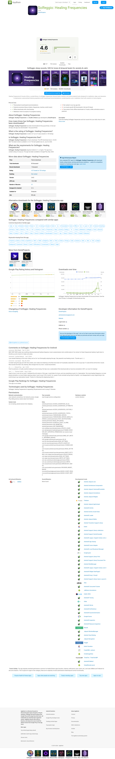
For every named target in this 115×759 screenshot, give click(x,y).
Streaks (47, 226)
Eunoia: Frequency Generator (39, 211)
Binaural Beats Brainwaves (51, 211)
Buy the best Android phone (52, 728)
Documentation (75, 721)
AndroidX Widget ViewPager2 (92, 571)
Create (30, 244)
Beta (88, 240)
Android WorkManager (90, 564)
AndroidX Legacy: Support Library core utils (95, 538)
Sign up (95, 2)
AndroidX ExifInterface (90, 609)
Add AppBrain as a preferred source (19, 342)
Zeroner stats (24, 737)
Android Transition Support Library (93, 523)
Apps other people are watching (46, 675)
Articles (73, 728)
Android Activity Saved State (92, 511)
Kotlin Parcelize (88, 646)
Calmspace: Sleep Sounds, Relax (63, 211)
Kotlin (85, 526)
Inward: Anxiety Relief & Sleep (15, 261)
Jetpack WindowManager (91, 631)
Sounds (61, 229)
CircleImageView (88, 654)
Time (93, 240)
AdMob (19, 481)
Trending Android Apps (51, 721)
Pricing (80, 2)
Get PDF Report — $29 (66, 167)
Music (65, 233)
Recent (25, 244)
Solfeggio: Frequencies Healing (15, 211)
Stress (22, 240)
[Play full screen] (75, 57)
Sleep (55, 229)
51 (32, 184)
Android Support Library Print (92, 556)
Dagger (86, 642)
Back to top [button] (111, 745)
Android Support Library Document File (94, 560)
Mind (35, 240)
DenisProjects (24, 250)
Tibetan (52, 244)
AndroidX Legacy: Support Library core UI (95, 567)
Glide (85, 601)
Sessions (77, 240)
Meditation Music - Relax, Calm (27, 211)
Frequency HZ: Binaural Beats (76, 211)
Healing (66, 229)
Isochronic (19, 244)
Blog (72, 732)
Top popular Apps (50, 725)
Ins (58, 226)
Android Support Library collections (93, 530)
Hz (71, 229)
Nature (22, 229)
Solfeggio (89, 229)
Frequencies (49, 229)
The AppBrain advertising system (79, 735)
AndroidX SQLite (88, 605)
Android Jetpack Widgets (91, 496)
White (26, 233)
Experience (28, 240)
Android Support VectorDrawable (93, 534)
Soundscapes (49, 233)
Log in (103, 2)
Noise (76, 229)
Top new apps (83, 675)
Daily (11, 226)
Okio (85, 582)
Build (17, 229)
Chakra (61, 240)
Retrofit (86, 627)
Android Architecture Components (93, 485)
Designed (45, 240)
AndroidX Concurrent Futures (92, 586)
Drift (91, 226)
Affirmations (37, 244)
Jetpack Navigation (89, 639)
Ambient (42, 233)
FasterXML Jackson (89, 650)
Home (70, 226)
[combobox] (61, 2)
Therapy (67, 240)
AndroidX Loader (88, 515)
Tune (16, 226)
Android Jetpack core (90, 481)
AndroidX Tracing (88, 597)
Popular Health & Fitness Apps (22, 675)
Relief (39, 240)
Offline (75, 226)
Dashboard (87, 2)
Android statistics (50, 714)
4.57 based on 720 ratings (38, 170)
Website (61, 318)
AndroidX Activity (88, 508)
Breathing (102, 226)
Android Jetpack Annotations (92, 493)
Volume (96, 226)
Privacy (73, 717)
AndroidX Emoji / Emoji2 (90, 575)
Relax (51, 240)
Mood (26, 226)
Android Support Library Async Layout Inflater (95, 579)
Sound (36, 233)
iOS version (67, 93)
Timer (75, 233)
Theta (56, 240)
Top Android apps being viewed (28, 730)
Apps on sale (97, 675)
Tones (94, 229)
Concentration (45, 244)
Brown (70, 233)
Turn (81, 226)
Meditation (82, 229)
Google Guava (88, 616)
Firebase (86, 500)
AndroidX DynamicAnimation (92, 612)
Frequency (11, 240)
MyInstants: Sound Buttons (27, 741)
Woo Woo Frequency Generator (100, 211)
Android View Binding (90, 635)
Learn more (82, 164)
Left (32, 229)
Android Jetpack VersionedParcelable (94, 489)
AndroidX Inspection (89, 620)
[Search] (69, 2)
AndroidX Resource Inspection (92, 624)
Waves (17, 240)
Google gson (87, 553)
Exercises (11, 229)
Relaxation (86, 233)
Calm (21, 233)
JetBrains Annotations (90, 590)
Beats (11, 233)
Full (36, 226)
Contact (73, 714)
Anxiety (16, 233)
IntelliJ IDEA (87, 594)
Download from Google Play (53, 93)
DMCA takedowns (75, 725)
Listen (43, 229)
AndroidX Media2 (88, 661)
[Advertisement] (56, 26)
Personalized (64, 226)
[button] (82, 322)
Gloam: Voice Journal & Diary (27, 261)
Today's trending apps (67, 675)
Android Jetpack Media (90, 519)
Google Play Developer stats (53, 717)
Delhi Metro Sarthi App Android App (29, 733)
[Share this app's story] (70, 57)
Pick (27, 229)
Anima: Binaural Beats (88, 211)
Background (12, 244)
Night (57, 244)
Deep (31, 233)
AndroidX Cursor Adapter (91, 545)
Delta (83, 240)
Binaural (100, 229)
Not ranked (34, 174)
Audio (72, 240)
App (60, 233)
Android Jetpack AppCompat (92, 504)
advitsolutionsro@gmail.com (67, 315)
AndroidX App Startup (90, 541)
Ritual (31, 226)
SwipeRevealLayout (89, 665)
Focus (55, 233)
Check (52, 226)
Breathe (21, 226)
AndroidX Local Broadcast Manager (94, 549)
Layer (85, 226)
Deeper (98, 240)
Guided (80, 233)
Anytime (38, 229)
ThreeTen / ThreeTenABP (91, 657)
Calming (42, 226)
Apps (74, 2)
